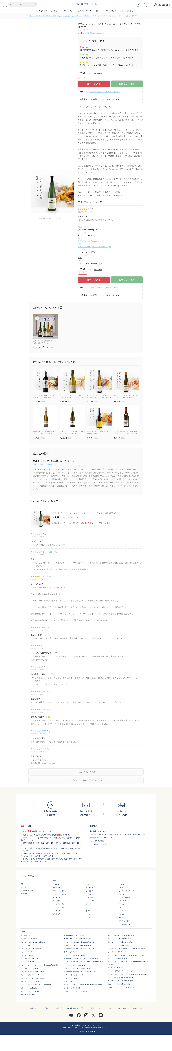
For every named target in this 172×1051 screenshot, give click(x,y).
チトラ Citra (68, 981)
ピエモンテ (89, 891)
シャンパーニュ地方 (59, 894)
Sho (42, 645)
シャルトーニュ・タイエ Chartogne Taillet (77, 968)
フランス (56, 884)
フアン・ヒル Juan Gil (71, 952)
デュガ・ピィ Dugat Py (115, 967)
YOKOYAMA (45, 577)
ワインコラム (111, 11)
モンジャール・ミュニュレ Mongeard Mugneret (79, 942)
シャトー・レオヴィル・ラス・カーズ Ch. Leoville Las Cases (83, 962)
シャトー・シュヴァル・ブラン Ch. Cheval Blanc (79, 948)
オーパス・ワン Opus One (28, 939)
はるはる (44, 691)
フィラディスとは (126, 11)
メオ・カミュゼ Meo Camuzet (30, 991)
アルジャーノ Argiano (71, 978)
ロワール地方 (57, 897)
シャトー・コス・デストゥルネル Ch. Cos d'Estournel (81, 958)
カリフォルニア (124, 921)
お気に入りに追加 (126, 84)
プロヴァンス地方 (58, 907)
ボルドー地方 (57, 887)
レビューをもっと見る (86, 772)
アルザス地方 (57, 910)
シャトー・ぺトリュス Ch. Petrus (118, 945)
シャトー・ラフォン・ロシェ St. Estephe (121, 971)
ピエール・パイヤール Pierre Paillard (119, 984)
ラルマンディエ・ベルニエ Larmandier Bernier (122, 987)
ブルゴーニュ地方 (58, 891)
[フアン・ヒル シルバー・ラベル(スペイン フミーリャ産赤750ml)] (45, 380)
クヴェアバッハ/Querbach (89, 241)
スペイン (121, 884)
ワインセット (56, 11)
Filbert (43, 731)
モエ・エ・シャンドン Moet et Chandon (33, 942)
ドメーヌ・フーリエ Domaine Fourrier (120, 939)
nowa (42, 627)
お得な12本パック (112, 92)
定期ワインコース (84, 11)
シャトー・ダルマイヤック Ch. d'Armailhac (77, 945)
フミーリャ (122, 910)
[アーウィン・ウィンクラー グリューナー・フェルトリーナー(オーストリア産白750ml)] (72, 417)
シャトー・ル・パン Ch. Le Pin (74, 935)
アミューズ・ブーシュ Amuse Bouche (32, 978)
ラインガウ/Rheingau (101, 247)
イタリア (89, 884)
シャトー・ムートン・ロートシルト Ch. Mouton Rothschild (39, 965)
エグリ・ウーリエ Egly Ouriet (29, 988)
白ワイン (87, 16)
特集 (96, 11)
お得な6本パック (96, 92)
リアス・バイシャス (125, 897)
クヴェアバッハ (77, 16)
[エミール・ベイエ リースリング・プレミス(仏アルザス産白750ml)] (126, 380)
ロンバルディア (91, 897)
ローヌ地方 (56, 901)
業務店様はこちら (136, 1008)
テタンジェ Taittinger (27, 955)
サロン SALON (25, 935)
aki (41, 667)
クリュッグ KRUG (26, 945)
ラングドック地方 (58, 904)
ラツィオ (89, 894)
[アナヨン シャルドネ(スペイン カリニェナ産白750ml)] (99, 417)
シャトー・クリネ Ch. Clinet (73, 988)
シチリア (89, 907)
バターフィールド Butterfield (29, 968)
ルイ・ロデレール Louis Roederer (31, 948)
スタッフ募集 (121, 1008)
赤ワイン (23, 884)
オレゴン (121, 918)
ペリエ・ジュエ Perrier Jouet (29, 958)
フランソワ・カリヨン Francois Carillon (120, 977)
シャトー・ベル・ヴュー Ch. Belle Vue (76, 991)
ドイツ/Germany (85, 247)
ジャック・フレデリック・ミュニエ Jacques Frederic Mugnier (127, 974)
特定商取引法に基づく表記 (75, 1008)
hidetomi (44, 710)
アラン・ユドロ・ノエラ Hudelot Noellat (121, 935)
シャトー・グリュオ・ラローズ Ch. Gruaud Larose (80, 971)
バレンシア (122, 901)
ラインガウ (66, 16)
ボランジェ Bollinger (27, 962)
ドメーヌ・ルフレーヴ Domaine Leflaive (121, 942)
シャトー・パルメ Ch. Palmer (29, 981)
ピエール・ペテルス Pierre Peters (118, 952)
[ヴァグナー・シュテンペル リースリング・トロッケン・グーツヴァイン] (45, 417)
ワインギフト (69, 11)
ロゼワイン (23, 894)
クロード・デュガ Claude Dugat (74, 955)
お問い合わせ (34, 1008)
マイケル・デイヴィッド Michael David (120, 981)
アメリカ (121, 914)
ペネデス (121, 894)
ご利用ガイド (47, 1008)
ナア (42, 749)
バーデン (89, 914)
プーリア (89, 904)
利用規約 (59, 1008)
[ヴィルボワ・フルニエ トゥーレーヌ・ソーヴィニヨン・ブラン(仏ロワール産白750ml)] (126, 417)
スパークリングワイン (27, 890)
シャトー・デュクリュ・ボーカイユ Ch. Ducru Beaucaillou (126, 948)
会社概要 (91, 1008)
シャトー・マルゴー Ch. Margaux (31, 952)
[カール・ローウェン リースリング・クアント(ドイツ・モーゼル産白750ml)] (99, 380)
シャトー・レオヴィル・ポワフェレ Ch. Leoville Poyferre (126, 955)
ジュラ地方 (56, 914)
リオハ (121, 887)
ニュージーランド (124, 924)
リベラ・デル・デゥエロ (126, 891)
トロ (120, 907)
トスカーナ (89, 887)
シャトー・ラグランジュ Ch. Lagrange (32, 971)
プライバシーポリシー (106, 1008)
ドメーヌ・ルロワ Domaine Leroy (75, 965)
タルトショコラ (47, 552)
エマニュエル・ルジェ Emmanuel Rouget (77, 939)
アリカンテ (122, 904)
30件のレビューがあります (95, 33)
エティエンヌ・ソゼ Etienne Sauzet (75, 975)
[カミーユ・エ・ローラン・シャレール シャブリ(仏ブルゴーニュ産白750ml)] (72, 380)
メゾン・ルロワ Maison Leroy (117, 958)
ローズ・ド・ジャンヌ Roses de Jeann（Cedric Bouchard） (83, 985)
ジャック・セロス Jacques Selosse (31, 975)
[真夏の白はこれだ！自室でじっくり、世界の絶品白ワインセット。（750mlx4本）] (45, 326)
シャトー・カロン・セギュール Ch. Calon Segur (35, 985)
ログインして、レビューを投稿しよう (86, 780)
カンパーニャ (90, 901)
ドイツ (59, 16)
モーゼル (89, 918)
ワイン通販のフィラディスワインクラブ (43, 16)
